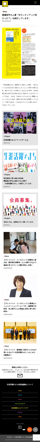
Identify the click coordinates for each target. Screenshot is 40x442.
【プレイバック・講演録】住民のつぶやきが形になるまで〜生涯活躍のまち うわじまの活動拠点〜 (20, 352)
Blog (20, 416)
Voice (20, 399)
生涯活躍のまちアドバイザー (20, 408)
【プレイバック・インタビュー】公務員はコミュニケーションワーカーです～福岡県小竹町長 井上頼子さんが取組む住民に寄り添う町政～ (20, 307)
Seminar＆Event (20, 403)
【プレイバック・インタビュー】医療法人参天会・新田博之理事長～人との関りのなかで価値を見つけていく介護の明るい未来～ (20, 262)
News (20, 390)
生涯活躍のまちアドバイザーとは (16, 140)
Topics (20, 395)
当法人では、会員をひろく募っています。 (19, 222)
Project (20, 412)
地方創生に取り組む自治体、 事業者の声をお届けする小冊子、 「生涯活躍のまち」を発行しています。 (18, 180)
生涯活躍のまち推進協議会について (20, 384)
